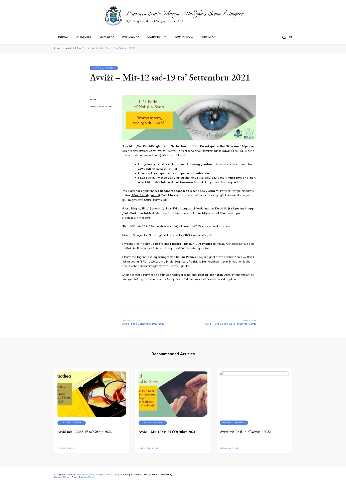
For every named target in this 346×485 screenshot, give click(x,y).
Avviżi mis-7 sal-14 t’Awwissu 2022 (245, 431)
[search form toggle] (284, 37)
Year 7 (155, 195)
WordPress (88, 477)
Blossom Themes (62, 477)
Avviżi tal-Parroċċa (104, 68)
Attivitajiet (83, 36)
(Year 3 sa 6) (140, 195)
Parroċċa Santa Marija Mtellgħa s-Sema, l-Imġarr (184, 14)
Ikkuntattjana (184, 36)
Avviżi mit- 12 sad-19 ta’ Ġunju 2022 (84, 431)
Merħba (63, 36)
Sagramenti (154, 36)
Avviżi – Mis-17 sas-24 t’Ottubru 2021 (167, 431)
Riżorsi (206, 36)
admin (93, 99)
